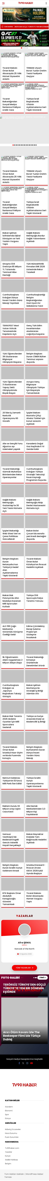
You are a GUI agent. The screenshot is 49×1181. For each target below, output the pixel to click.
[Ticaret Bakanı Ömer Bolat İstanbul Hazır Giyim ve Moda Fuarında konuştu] (12, 738)
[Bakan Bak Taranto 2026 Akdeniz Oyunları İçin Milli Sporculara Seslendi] (12, 707)
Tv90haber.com (12, 1104)
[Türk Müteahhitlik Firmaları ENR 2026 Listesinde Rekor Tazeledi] (36, 255)
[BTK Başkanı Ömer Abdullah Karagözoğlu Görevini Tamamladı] (12, 884)
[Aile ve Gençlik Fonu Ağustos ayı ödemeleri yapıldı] (12, 434)
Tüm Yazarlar (23, 967)
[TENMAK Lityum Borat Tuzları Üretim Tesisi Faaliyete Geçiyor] (36, 59)
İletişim (8, 1119)
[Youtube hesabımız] (31, 1019)
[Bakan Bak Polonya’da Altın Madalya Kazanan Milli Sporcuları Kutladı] (12, 586)
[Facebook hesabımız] (19, 1019)
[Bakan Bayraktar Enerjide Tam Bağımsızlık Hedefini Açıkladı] (36, 825)
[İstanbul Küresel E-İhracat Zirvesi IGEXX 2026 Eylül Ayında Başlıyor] (36, 856)
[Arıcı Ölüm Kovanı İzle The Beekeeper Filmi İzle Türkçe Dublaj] (24, 999)
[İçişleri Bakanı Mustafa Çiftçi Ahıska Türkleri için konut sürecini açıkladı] (36, 404)
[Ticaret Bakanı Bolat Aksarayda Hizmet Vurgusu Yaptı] (36, 884)
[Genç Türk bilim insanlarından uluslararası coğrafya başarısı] (36, 316)
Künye (7, 1112)
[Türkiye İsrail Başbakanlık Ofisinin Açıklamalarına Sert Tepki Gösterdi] (36, 90)
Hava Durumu (11, 1089)
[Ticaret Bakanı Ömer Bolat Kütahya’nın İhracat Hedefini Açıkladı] (36, 550)
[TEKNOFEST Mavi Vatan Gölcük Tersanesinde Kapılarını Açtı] (12, 316)
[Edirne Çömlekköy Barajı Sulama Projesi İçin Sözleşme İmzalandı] (36, 617)
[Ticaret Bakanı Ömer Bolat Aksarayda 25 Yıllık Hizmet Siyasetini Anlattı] (12, 59)
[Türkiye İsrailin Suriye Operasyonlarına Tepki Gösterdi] (36, 769)
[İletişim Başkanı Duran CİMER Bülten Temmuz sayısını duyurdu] (36, 344)
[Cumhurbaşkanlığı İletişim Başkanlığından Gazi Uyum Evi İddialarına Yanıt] (36, 286)
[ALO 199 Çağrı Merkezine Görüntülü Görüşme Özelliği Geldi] (12, 617)
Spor (7, 1070)
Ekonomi (8, 1066)
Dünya (8, 1074)
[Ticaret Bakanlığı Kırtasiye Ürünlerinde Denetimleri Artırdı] (36, 648)
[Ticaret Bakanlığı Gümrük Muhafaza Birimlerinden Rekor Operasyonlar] (12, 460)
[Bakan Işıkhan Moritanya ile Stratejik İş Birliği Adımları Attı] (36, 676)
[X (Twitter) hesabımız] (23, 1019)
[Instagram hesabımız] (27, 1019)
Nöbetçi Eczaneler (13, 1085)
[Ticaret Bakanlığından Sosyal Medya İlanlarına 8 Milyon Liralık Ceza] (12, 90)
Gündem (9, 1063)
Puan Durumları (11, 1093)
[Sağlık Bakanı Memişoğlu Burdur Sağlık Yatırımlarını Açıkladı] (36, 224)
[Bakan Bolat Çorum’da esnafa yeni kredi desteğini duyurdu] (36, 522)
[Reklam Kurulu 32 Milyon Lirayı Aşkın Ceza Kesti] (12, 797)
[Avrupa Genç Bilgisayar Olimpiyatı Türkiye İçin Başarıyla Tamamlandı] (36, 373)
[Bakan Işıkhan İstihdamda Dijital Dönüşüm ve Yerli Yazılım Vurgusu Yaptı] (12, 224)
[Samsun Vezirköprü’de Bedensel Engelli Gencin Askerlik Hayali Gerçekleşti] (12, 825)
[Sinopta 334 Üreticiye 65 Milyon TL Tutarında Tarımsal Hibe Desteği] (12, 255)
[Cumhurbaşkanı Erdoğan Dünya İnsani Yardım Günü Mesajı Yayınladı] (12, 286)
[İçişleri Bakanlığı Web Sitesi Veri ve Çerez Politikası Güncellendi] (12, 522)
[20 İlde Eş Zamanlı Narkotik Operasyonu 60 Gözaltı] (12, 404)
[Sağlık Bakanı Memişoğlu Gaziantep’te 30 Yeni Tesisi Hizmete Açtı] (12, 491)
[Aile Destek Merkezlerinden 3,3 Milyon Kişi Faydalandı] (36, 797)
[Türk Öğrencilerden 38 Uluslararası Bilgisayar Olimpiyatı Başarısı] (12, 344)
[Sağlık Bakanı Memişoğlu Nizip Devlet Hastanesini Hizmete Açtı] (36, 491)
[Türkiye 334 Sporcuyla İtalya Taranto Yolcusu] (36, 586)
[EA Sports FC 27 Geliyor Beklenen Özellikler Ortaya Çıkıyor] (24, 38)
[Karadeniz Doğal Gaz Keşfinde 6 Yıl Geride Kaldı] (36, 434)
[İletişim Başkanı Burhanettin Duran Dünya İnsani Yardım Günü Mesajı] (36, 738)
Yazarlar (8, 1108)
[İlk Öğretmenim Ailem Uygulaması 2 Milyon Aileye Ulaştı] (12, 648)
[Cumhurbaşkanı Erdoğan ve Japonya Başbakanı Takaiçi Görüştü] (12, 676)
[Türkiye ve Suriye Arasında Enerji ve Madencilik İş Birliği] (36, 707)
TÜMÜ (41, 977)
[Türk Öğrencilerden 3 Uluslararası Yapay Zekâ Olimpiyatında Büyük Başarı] (12, 373)
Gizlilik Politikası (11, 1115)
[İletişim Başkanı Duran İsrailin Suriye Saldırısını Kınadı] (12, 856)
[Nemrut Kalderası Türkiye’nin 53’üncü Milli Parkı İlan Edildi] (12, 769)
